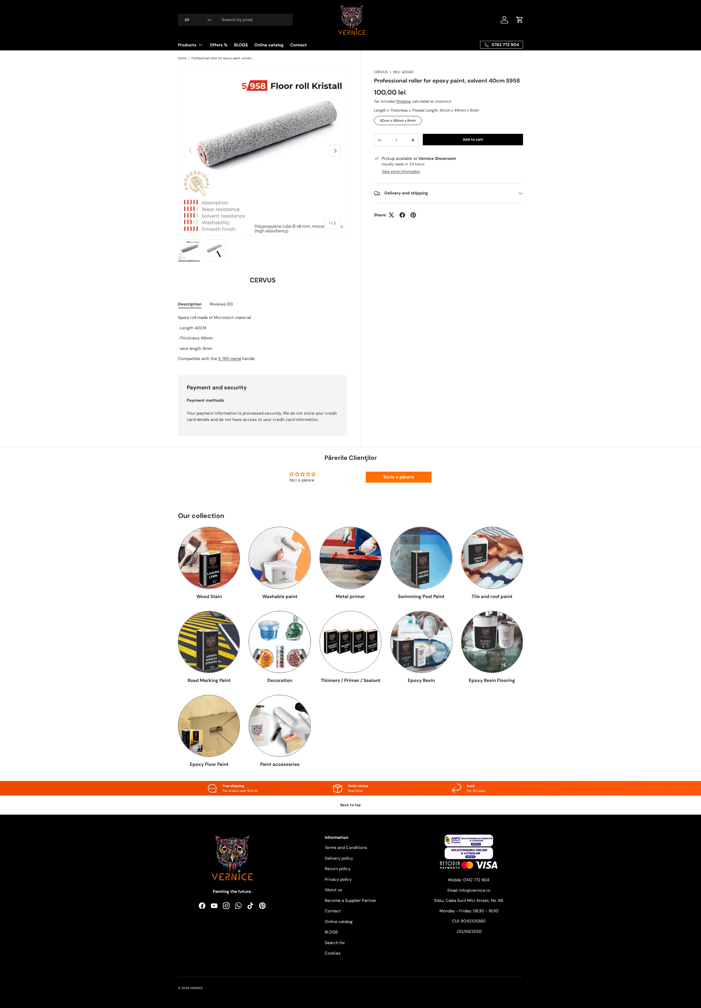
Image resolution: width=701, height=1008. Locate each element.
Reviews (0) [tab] (221, 304)
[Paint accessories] (279, 726)
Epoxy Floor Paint (209, 764)
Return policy (337, 868)
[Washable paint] (279, 557)
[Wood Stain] (209, 557)
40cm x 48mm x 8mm (398, 119)
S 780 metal (229, 358)
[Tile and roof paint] (492, 557)
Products (187, 45)
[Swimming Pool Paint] (421, 557)
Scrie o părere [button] (398, 477)
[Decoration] (279, 642)
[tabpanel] (262, 338)
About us (333, 890)
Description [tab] (190, 304)
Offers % (219, 45)
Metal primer (350, 596)
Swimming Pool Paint (421, 596)
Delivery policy (339, 858)
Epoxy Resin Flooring (492, 680)
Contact (298, 45)
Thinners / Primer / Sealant (350, 680)
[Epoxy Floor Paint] (209, 726)
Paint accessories (280, 764)
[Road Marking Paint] (209, 642)
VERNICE (196, 988)
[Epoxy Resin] (421, 642)
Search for (335, 942)
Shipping (403, 101)
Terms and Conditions (346, 847)
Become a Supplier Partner (351, 900)
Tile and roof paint (492, 596)
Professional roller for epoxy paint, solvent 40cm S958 (222, 58)
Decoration (279, 680)
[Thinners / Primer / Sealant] (350, 642)
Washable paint (279, 596)
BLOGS (241, 45)
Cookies (333, 953)
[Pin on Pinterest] (413, 214)
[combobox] (235, 20)
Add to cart (473, 139)
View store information (401, 171)
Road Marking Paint (209, 680)
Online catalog (269, 45)
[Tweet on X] (391, 214)
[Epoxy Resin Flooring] (492, 642)
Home (182, 58)
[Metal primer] (350, 557)
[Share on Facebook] (402, 214)
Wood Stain (209, 596)
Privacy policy (338, 879)
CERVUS (381, 72)
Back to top (350, 805)
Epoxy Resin (421, 680)
